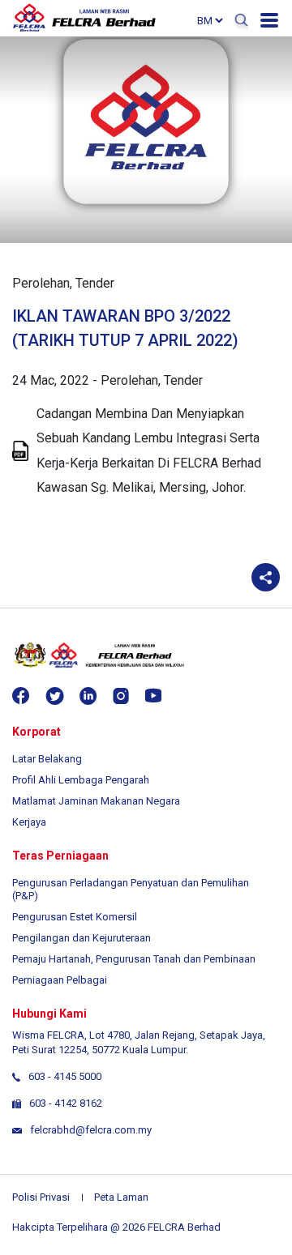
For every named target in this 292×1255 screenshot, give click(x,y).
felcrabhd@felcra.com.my (91, 1130)
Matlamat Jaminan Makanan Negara (96, 801)
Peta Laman (121, 1197)
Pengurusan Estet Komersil (74, 917)
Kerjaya (29, 822)
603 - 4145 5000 (64, 1076)
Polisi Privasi (41, 1197)
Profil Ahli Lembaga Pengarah (80, 780)
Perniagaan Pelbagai (59, 980)
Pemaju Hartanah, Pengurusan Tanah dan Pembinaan (134, 959)
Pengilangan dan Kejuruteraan (81, 938)
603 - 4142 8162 (65, 1103)
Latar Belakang (47, 759)
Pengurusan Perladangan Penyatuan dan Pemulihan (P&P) (130, 889)
